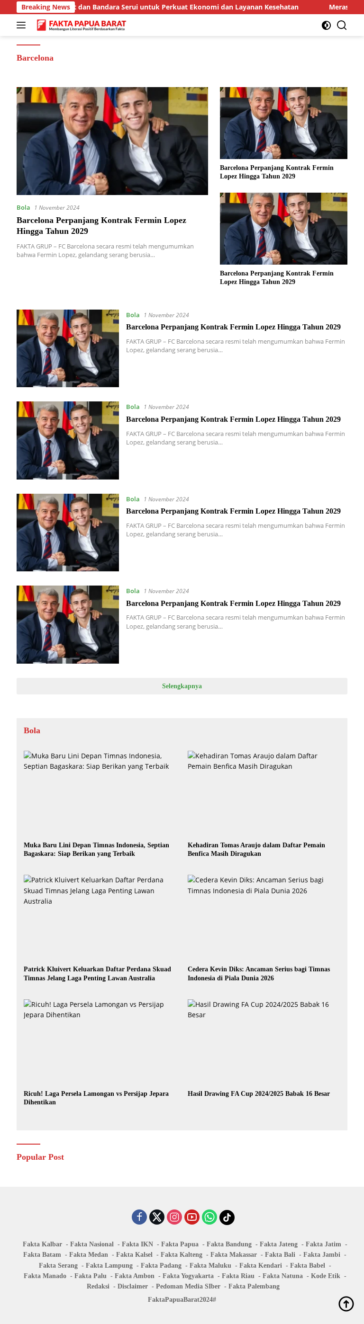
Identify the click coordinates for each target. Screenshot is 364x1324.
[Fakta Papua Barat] (80, 25)
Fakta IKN (137, 1244)
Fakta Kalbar (42, 1244)
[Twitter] (156, 1217)
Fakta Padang (161, 1265)
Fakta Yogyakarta (188, 1276)
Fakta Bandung (229, 1244)
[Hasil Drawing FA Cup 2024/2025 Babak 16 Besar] (264, 1042)
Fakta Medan (88, 1254)
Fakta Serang (58, 1265)
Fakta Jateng (279, 1244)
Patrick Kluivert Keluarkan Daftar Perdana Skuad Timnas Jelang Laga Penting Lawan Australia (97, 973)
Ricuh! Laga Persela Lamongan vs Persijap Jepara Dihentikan (96, 1098)
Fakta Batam (42, 1254)
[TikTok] (227, 1217)
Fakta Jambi (321, 1254)
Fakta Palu (90, 1276)
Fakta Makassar (233, 1254)
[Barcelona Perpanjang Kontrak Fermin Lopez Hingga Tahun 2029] (112, 141)
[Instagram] (174, 1217)
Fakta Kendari (260, 1265)
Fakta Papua (180, 1244)
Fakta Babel (307, 1265)
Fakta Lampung (109, 1265)
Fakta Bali (280, 1254)
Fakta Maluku (210, 1265)
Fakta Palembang (254, 1286)
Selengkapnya (182, 686)
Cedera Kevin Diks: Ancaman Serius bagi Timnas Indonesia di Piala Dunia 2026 (259, 973)
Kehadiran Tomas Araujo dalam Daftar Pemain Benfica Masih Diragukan (256, 849)
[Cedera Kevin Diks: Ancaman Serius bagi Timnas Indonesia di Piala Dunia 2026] (264, 917)
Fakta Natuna (283, 1276)
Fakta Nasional (92, 1244)
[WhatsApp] (209, 1217)
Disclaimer (133, 1286)
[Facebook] (139, 1217)
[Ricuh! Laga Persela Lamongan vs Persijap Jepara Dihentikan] (100, 1042)
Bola (23, 207)
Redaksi (98, 1286)
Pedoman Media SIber (188, 1286)
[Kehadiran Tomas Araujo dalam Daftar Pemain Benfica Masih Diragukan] (264, 793)
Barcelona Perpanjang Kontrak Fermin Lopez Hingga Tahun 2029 (277, 172)
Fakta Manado (45, 1276)
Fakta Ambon (135, 1276)
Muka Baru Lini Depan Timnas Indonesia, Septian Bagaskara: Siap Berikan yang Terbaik (96, 849)
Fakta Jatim (323, 1244)
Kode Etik (325, 1276)
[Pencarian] (342, 25)
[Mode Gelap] (326, 25)
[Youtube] (192, 1217)
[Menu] (23, 25)
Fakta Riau (238, 1276)
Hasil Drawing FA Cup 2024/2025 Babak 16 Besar (259, 1093)
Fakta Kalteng (181, 1254)
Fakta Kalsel (134, 1254)
